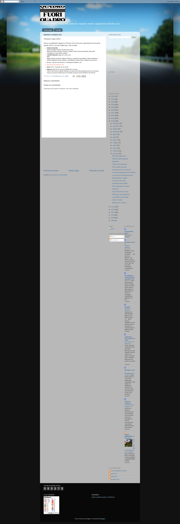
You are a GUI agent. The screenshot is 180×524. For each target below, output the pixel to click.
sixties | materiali (128, 402)
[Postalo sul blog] (79, 76)
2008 (113, 220)
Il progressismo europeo (129, 405)
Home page (48, 30)
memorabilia (129, 231)
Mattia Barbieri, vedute (119, 178)
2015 (113, 118)
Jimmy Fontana (117, 200)
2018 (113, 110)
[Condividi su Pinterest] (85, 76)
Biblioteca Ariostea (128, 309)
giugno (115, 140)
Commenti (114, 240)
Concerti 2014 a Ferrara (120, 191)
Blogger (102, 519)
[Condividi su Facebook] (83, 76)
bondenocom (115, 479)
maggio (115, 142)
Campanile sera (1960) (120, 183)
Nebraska (115, 189)
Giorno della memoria (119, 167)
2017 (113, 113)
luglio (115, 137)
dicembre (116, 123)
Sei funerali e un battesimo (129, 342)
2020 (113, 104)
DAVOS (127, 280)
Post (113, 236)
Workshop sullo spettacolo (121, 194)
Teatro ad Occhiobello (119, 164)
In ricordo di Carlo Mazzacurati (122, 175)
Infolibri (127, 307)
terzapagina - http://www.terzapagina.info (130, 277)
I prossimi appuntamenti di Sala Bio (124, 172)
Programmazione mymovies (121, 170)
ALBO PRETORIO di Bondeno (129, 436)
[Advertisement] (73, 153)
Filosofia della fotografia (120, 159)
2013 (113, 207)
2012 (113, 209)
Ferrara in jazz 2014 (119, 180)
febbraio (116, 151)
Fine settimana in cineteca (121, 186)
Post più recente (51, 170)
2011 (113, 212)
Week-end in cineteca (119, 202)
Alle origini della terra (119, 156)
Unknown (114, 473)
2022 (113, 99)
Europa (127, 375)
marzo (115, 148)
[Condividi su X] (81, 76)
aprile (115, 145)
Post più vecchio (96, 170)
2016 (113, 115)
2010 (113, 215)
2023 (113, 96)
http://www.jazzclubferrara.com (55, 65)
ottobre (115, 129)
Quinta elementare (128, 234)
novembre (116, 126)
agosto (115, 134)
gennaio (115, 153)
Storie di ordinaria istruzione (128, 247)
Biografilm (115, 161)
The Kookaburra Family (118, 471)
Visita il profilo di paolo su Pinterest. (103, 497)
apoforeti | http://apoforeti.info (130, 338)
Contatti (58, 30)
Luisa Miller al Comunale (120, 197)
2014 (113, 121)
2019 (113, 107)
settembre (116, 131)
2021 (113, 102)
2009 (113, 218)
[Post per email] (73, 76)
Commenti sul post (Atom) (58, 175)
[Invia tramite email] (77, 76)
